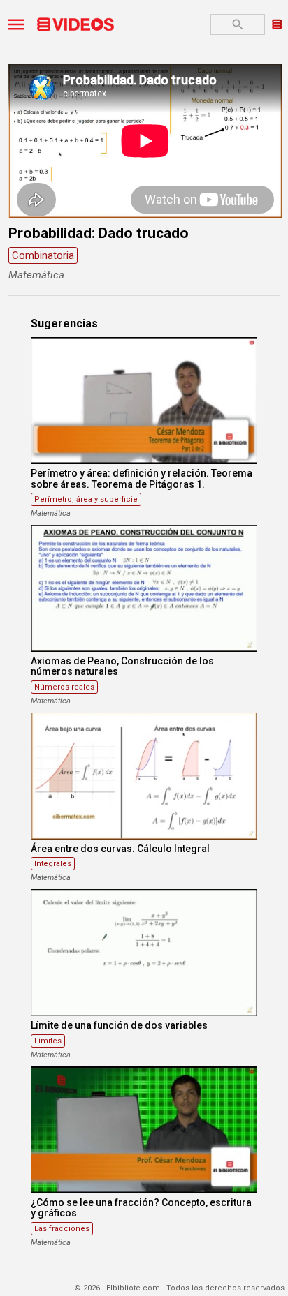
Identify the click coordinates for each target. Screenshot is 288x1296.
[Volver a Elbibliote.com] (277, 23)
